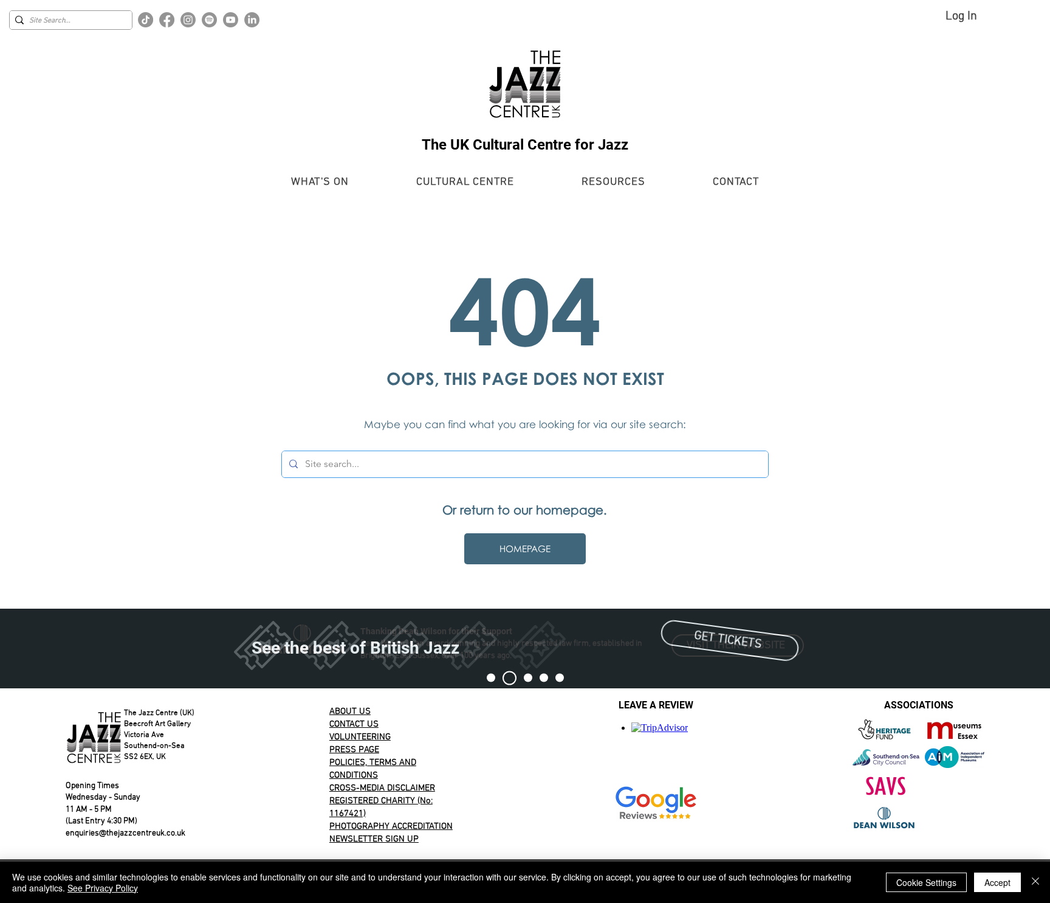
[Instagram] (188, 19)
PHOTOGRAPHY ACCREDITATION (391, 826)
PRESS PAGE (354, 749)
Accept (997, 882)
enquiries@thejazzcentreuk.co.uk (125, 833)
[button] (319, 182)
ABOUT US (350, 711)
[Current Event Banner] (509, 678)
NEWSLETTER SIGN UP (374, 839)
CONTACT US (354, 724)
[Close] (1035, 882)
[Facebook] (166, 19)
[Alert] (528, 678)
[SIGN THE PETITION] (491, 678)
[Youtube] (230, 19)
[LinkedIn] (251, 19)
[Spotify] (209, 19)
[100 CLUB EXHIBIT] (544, 678)
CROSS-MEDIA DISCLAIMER (382, 788)
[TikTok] (145, 19)
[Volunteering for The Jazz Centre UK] (559, 678)
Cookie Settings (926, 882)
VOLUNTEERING (360, 737)
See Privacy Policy (102, 888)
